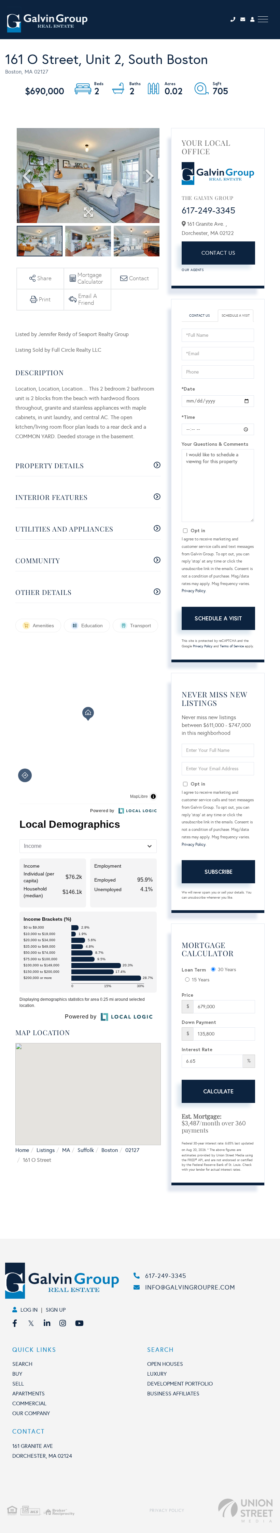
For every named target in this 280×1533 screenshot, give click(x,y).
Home (22, 1150)
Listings (46, 1150)
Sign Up (56, 1310)
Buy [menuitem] (17, 1374)
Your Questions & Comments (215, 444)
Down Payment (199, 1022)
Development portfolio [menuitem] (180, 1383)
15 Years (200, 980)
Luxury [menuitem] (157, 1374)
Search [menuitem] (22, 1364)
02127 (132, 1150)
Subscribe (219, 871)
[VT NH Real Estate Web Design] (228, 1510)
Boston (109, 1150)
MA (66, 1150)
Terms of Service (232, 646)
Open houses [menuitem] (165, 1364)
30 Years (227, 970)
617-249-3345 (208, 210)
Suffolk (86, 1150)
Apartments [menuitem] (28, 1393)
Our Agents (193, 270)
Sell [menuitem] (18, 1383)
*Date (188, 388)
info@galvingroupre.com (190, 1287)
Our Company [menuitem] (31, 1413)
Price (187, 995)
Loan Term (194, 969)
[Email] (245, 19)
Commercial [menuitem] (29, 1403)
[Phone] (234, 19)
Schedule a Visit (236, 316)
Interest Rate (197, 1049)
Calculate (218, 1091)
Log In (29, 1310)
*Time (188, 417)
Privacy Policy (194, 590)
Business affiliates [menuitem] (173, 1393)
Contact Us (218, 253)
